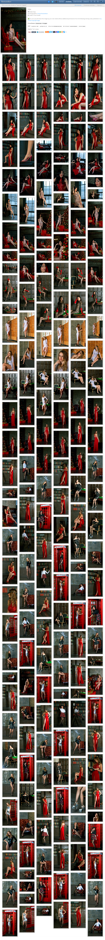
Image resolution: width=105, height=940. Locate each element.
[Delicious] (64, 32)
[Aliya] (13, 30)
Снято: (30, 29)
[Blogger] (62, 32)
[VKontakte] (58, 32)
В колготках (39, 23)
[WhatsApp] (60, 32)
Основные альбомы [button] (89, 5)
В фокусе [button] (99, 5)
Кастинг (61, 1)
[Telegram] (52, 32)
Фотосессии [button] (78, 5)
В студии (45, 23)
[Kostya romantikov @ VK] (48, 1)
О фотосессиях (78, 1)
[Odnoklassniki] (46, 32)
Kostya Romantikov (42, 13)
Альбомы (68, 1)
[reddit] (48, 32)
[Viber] (56, 32)
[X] (54, 32)
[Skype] (50, 32)
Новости (86, 1)
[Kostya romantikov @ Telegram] (52, 1)
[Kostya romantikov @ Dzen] (56, 1)
